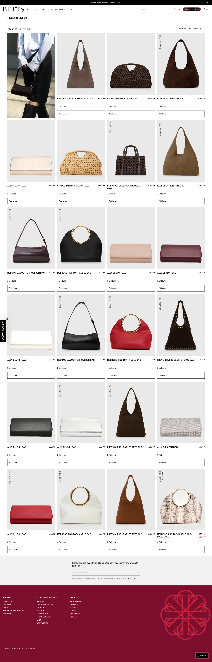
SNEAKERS (75, 614)
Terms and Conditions (14, 611)
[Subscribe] (137, 572)
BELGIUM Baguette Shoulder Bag (26, 273)
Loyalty (40, 601)
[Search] (174, 9)
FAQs (38, 620)
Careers (7, 604)
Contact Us (42, 623)
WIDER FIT (75, 604)
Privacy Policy (132, 578)
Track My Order (44, 604)
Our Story (8, 601)
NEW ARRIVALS (77, 601)
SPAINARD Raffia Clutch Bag (123, 99)
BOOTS (73, 608)
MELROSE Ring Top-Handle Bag (74, 273)
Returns (40, 611)
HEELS (73, 617)
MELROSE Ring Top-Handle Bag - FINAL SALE (174, 535)
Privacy (7, 608)
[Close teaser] (7, 319)
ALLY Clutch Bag (16, 186)
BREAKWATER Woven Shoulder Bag (124, 187)
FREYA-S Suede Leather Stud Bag (75, 99)
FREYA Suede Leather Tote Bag (124, 447)
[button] (179, 9)
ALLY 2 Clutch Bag (167, 447)
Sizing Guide (42, 614)
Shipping (40, 608)
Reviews (7, 614)
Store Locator (43, 617)
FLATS (72, 611)
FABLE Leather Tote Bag (170, 99)
